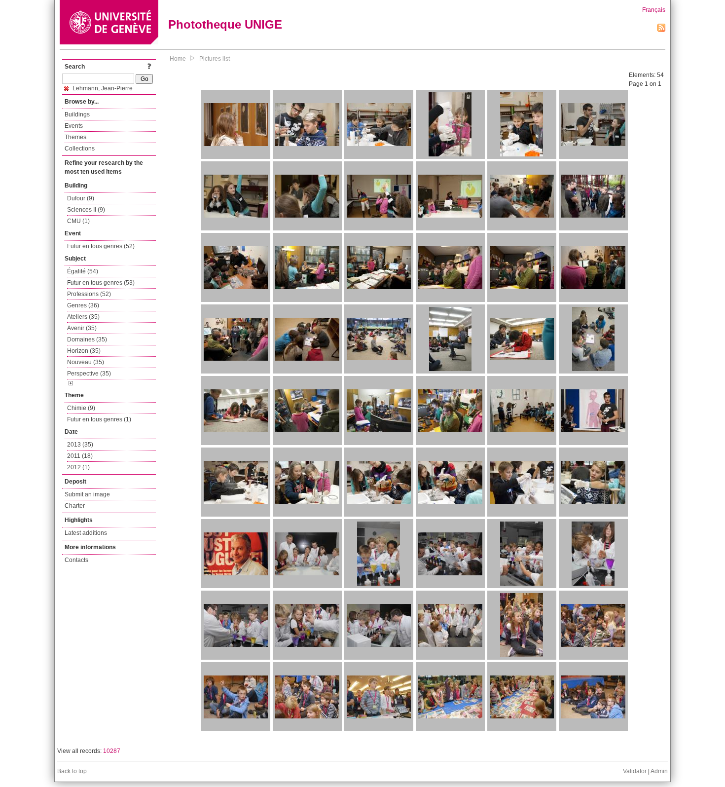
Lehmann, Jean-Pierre (102, 88)
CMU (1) (78, 221)
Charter (75, 505)
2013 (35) (80, 444)
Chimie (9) (81, 408)
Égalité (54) (82, 271)
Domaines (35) (87, 339)
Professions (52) (89, 294)
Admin (659, 771)
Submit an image (87, 494)
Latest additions (86, 532)
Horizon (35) (84, 350)
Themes (75, 137)
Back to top (72, 771)
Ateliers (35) (83, 316)
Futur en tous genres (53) (101, 282)
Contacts (76, 560)
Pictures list (214, 58)
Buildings (77, 114)
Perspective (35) (89, 373)
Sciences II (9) (86, 209)
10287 (111, 751)
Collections (80, 148)
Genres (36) (83, 305)
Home (178, 58)
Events (74, 125)
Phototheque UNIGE (225, 24)
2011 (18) (80, 455)
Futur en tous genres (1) (99, 419)
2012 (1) (78, 467)
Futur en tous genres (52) (101, 246)
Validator (635, 771)
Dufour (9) (80, 198)
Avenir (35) (82, 328)
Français (653, 9)
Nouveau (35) (85, 362)
